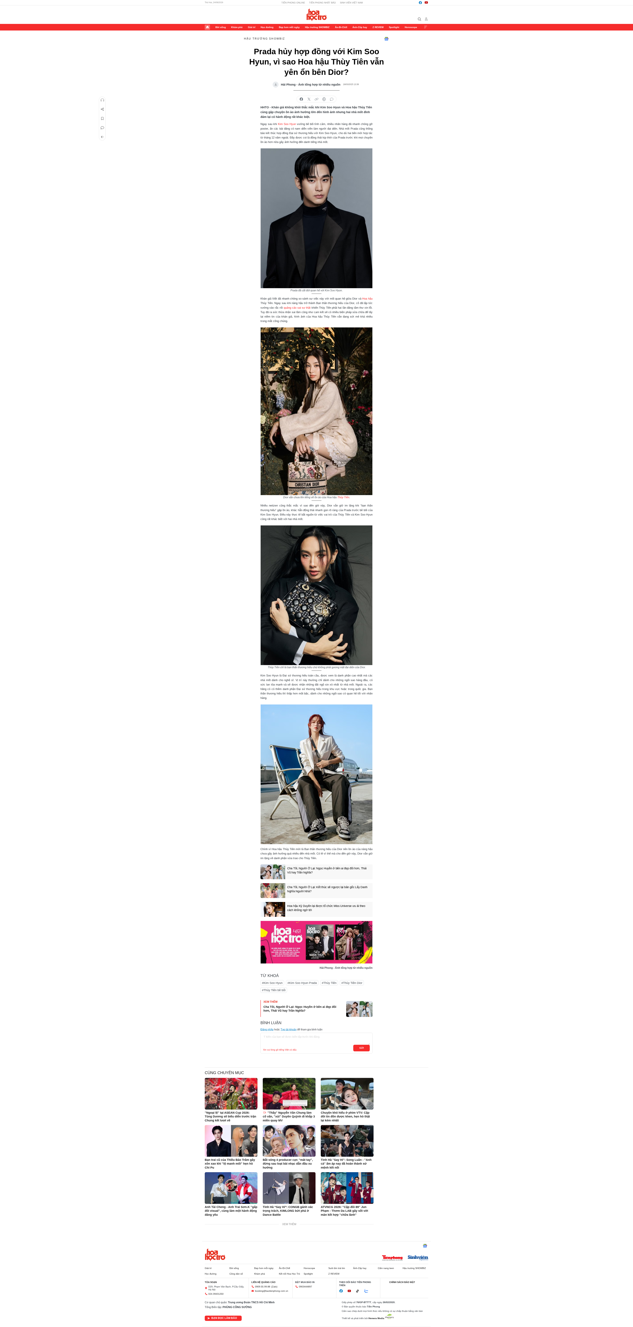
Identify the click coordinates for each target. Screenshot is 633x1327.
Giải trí (251, 27)
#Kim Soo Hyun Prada (302, 983)
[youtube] (426, 2)
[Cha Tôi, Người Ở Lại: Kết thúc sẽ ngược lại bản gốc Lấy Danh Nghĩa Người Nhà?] (272, 890)
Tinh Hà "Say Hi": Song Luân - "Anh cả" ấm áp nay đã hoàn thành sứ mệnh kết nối (346, 1163)
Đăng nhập (266, 1029)
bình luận (331, 99)
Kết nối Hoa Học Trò (289, 1273)
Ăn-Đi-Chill (341, 27)
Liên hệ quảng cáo (263, 1282)
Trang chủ (207, 27)
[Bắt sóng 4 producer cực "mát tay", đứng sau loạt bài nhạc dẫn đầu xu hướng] (289, 1141)
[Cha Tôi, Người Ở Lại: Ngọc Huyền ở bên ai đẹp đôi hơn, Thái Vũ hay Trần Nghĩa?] (272, 871)
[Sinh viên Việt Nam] (418, 1258)
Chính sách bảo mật (402, 1282)
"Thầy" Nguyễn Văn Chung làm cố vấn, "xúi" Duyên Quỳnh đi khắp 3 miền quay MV (289, 1116)
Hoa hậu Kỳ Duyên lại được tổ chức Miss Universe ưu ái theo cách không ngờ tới (326, 908)
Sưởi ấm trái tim (336, 1268)
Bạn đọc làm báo (224, 1318)
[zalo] (368, 1291)
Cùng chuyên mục (224, 1072)
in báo (324, 99)
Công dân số (236, 1273)
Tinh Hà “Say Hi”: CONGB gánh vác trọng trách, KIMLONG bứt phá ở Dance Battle (288, 1210)
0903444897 (305, 1286)
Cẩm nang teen (386, 1268)
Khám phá (236, 27)
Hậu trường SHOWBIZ (317, 27)
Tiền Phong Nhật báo (322, 2)
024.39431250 (216, 1294)
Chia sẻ (102, 109)
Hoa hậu (367, 298)
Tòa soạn (211, 1282)
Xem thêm (425, 27)
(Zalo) (274, 1286)
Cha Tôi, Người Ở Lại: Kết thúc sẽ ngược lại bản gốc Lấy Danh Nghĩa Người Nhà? (327, 889)
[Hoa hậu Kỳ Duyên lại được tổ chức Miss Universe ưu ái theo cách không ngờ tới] (272, 909)
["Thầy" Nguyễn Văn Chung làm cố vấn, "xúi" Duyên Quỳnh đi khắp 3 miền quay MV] (289, 1094)
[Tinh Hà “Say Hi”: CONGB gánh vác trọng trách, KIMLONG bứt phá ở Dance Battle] (289, 1188)
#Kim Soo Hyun (272, 983)
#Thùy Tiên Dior (351, 983)
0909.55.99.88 (262, 1286)
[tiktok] (359, 1291)
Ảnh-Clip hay (359, 27)
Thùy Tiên (343, 497)
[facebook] (420, 2)
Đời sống (220, 27)
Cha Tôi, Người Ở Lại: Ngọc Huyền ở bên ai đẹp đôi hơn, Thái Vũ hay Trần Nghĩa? (326, 870)
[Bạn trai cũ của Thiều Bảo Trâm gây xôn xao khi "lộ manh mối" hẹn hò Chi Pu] (231, 1141)
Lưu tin (102, 118)
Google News (386, 38)
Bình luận (102, 127)
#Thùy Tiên (329, 983)
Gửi (361, 1048)
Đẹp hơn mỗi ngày (289, 27)
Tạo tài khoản (289, 1029)
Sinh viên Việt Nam (351, 2)
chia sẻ (301, 99)
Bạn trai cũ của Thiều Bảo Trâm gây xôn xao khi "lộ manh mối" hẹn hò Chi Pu (230, 1163)
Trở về (102, 137)
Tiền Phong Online (293, 2)
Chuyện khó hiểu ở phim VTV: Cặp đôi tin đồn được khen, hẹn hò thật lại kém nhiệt (345, 1116)
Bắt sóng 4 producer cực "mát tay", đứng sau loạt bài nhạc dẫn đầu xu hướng (288, 1163)
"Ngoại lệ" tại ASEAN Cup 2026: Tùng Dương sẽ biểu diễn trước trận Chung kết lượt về (230, 1116)
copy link (316, 99)
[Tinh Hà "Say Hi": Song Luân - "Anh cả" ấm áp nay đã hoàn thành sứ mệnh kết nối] (347, 1141)
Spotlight (394, 27)
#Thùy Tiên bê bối (274, 990)
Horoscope (411, 27)
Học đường (267, 27)
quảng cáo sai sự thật (297, 307)
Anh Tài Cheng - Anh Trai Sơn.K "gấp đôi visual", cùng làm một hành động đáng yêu (231, 1210)
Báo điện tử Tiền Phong (316, 14)
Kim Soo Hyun (287, 124)
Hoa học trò (215, 1254)
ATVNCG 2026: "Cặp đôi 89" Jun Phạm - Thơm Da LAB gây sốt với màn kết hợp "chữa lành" (344, 1210)
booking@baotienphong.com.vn (271, 1291)
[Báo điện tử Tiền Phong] (392, 1258)
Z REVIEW (378, 27)
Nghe (102, 100)
